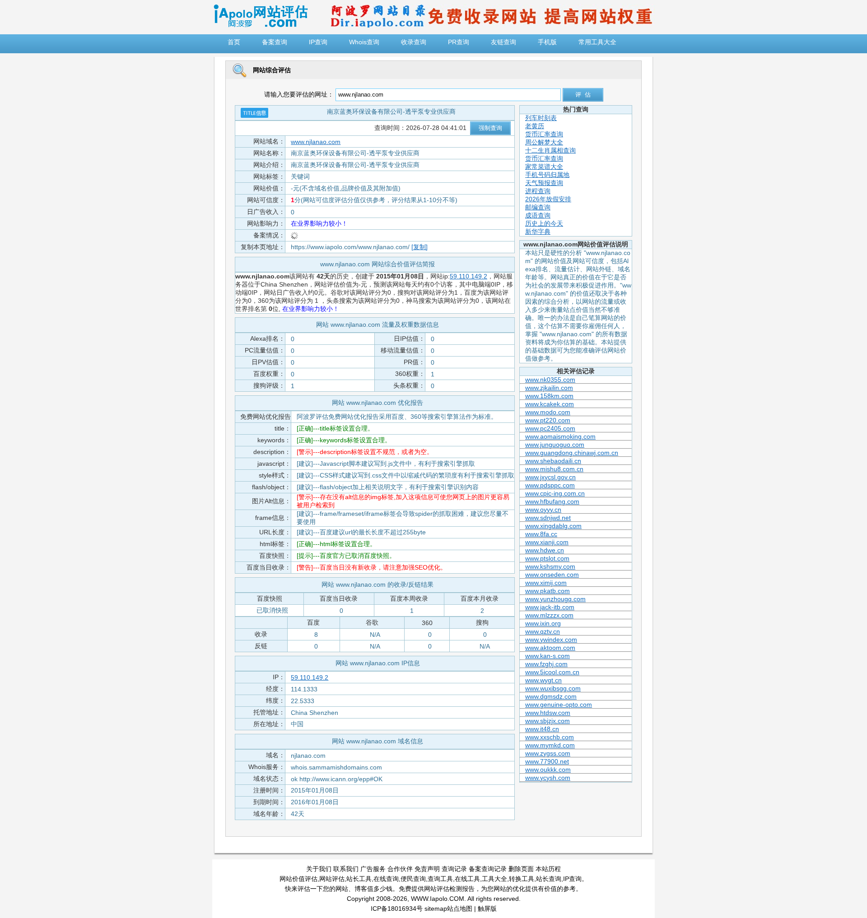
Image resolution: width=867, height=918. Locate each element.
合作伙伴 (400, 868)
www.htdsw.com (547, 712)
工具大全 (494, 878)
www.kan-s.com (547, 655)
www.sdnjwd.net (548, 517)
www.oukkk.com (548, 769)
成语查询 (537, 215)
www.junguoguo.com (554, 444)
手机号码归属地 (547, 174)
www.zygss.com (547, 753)
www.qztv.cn (542, 631)
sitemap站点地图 (448, 908)
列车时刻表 (541, 117)
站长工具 (359, 878)
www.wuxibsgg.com (553, 688)
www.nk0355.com (550, 379)
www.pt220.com (547, 420)
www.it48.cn (542, 729)
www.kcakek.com (549, 404)
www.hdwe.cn (544, 550)
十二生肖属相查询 (550, 150)
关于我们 (318, 868)
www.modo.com (547, 412)
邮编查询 (537, 207)
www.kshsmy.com (550, 566)
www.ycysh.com (547, 777)
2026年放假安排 (548, 199)
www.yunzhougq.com (555, 599)
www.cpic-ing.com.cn (555, 493)
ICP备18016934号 (397, 908)
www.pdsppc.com (550, 485)
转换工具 (521, 878)
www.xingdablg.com (553, 525)
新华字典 (537, 231)
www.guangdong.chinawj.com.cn (571, 452)
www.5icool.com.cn (552, 672)
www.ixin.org (543, 623)
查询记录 (454, 868)
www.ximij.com (546, 582)
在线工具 (467, 878)
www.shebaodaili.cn (553, 460)
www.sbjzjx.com (547, 720)
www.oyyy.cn (543, 509)
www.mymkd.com (550, 745)
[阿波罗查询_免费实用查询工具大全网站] (260, 25)
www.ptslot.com (547, 558)
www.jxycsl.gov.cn (550, 477)
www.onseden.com (552, 574)
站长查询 (548, 878)
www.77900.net (547, 761)
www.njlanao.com (315, 141)
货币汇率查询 (544, 134)
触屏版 (487, 908)
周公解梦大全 (544, 142)
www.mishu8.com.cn (554, 469)
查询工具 (440, 878)
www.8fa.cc (541, 534)
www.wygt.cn (543, 680)
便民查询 (413, 878)
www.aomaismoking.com (560, 436)
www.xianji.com (547, 542)
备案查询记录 (488, 868)
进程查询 (537, 191)
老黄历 (534, 126)
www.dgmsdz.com (551, 696)
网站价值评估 (298, 878)
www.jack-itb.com (549, 607)
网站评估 (332, 878)
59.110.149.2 (468, 276)
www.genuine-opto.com (558, 704)
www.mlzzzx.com (549, 615)
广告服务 (373, 868)
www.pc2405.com (550, 428)
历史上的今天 (544, 223)
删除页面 (521, 868)
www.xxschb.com (549, 737)
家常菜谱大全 (544, 166)
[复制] (419, 246)
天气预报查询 (544, 182)
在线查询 (386, 878)
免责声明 (427, 868)
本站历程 (548, 868)
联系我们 (346, 868)
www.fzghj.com (546, 664)
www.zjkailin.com (549, 387)
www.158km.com (549, 395)
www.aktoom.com (550, 647)
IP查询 (572, 878)
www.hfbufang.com (552, 501)
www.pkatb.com (547, 590)
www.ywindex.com (551, 639)
